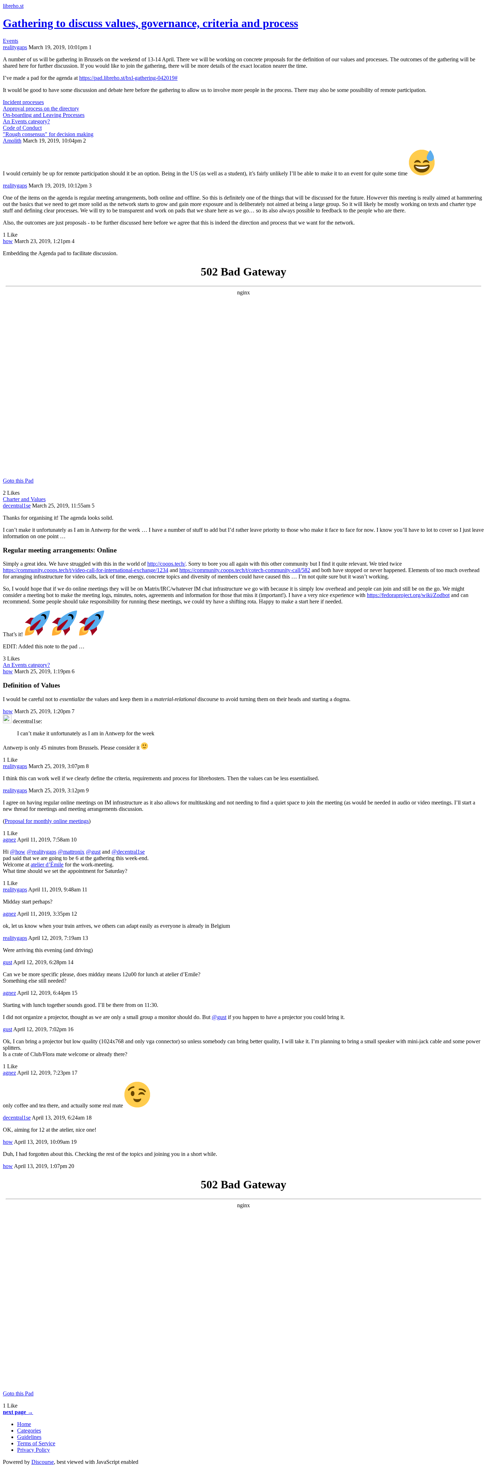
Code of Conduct (22, 128)
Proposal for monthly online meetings (47, 821)
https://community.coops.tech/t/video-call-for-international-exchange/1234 (85, 570)
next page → (18, 1412)
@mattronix (71, 852)
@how (17, 852)
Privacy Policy (33, 1450)
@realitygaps (41, 852)
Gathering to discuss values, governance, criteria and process (150, 23)
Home (24, 1424)
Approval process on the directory (41, 109)
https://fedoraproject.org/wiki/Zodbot (408, 595)
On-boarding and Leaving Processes (43, 115)
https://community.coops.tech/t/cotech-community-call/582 (244, 570)
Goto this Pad (18, 481)
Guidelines (29, 1437)
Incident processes (23, 102)
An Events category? (26, 121)
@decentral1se (128, 852)
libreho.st (13, 6)
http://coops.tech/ (166, 564)
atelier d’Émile (47, 864)
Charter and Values (24, 499)
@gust (93, 852)
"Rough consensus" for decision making (48, 134)
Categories (29, 1431)
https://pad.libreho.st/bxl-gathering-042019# (128, 78)
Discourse (42, 1462)
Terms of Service (36, 1443)
